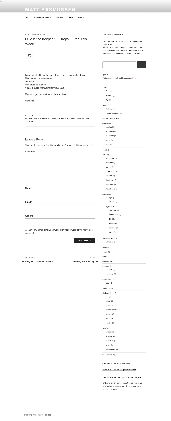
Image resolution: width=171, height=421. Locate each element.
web (104, 328)
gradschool (110, 158)
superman (109, 274)
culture (105, 123)
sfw (79, 119)
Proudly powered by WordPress (37, 414)
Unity (32, 121)
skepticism (106, 288)
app (30, 119)
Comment (30, 151)
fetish (108, 283)
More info (29, 100)
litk (31, 115)
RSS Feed (106, 75)
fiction (108, 305)
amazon (109, 331)
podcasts (106, 266)
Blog (27, 17)
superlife (109, 175)
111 (107, 296)
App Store (62, 94)
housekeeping (107, 238)
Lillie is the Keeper (42, 17)
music (104, 251)
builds (108, 301)
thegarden (109, 180)
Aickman (109, 108)
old (103, 256)
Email (28, 201)
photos (108, 318)
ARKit (53, 119)
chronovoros (113, 214)
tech (107, 144)
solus (111, 232)
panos (108, 314)
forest (108, 345)
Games (60, 17)
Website (29, 215)
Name (28, 187)
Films (70, 17)
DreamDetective (112, 113)
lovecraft (109, 269)
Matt (42, 35)
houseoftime (110, 349)
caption (108, 340)
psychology (106, 279)
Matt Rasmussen (50, 9)
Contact (81, 17)
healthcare (110, 135)
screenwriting (111, 171)
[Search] (141, 64)
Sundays (109, 95)
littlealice (112, 223)
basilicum (112, 210)
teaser (86, 119)
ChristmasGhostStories (111, 118)
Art (103, 87)
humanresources (112, 309)
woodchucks (107, 354)
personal (105, 261)
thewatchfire (110, 188)
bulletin (111, 201)
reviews (109, 167)
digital (108, 206)
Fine (107, 91)
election (109, 127)
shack (108, 323)
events (105, 149)
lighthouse (63, 119)
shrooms (112, 227)
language (105, 247)
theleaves (109, 184)
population (110, 162)
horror (108, 140)
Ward (108, 100)
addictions (110, 241)
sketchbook (106, 293)
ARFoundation (41, 119)
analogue (109, 197)
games (105, 194)
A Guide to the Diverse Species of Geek (119, 369)
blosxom (109, 336)
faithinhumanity (111, 131)
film (103, 154)
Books (104, 105)
